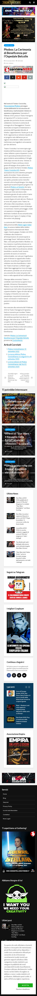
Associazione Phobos (12, 106)
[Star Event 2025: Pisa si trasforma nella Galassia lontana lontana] (11, 719)
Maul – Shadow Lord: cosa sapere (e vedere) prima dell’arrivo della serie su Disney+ (23, 709)
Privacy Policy (7, 806)
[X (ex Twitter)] (14, 675)
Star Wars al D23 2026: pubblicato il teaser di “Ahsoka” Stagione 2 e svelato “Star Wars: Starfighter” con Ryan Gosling (23, 504)
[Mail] (24, 675)
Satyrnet (5, 802)
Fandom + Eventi (9, 45)
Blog (4, 798)
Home (5, 794)
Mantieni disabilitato (23, 989)
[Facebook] (9, 675)
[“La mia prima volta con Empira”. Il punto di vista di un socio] (18, 472)
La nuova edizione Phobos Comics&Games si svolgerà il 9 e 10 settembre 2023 (20, 356)
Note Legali (6, 819)
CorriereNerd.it (17, 340)
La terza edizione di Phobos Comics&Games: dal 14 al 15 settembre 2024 (17, 364)
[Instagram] (19, 675)
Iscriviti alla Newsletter (10, 810)
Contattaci (6, 814)
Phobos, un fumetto (17, 187)
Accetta (25, 985)
